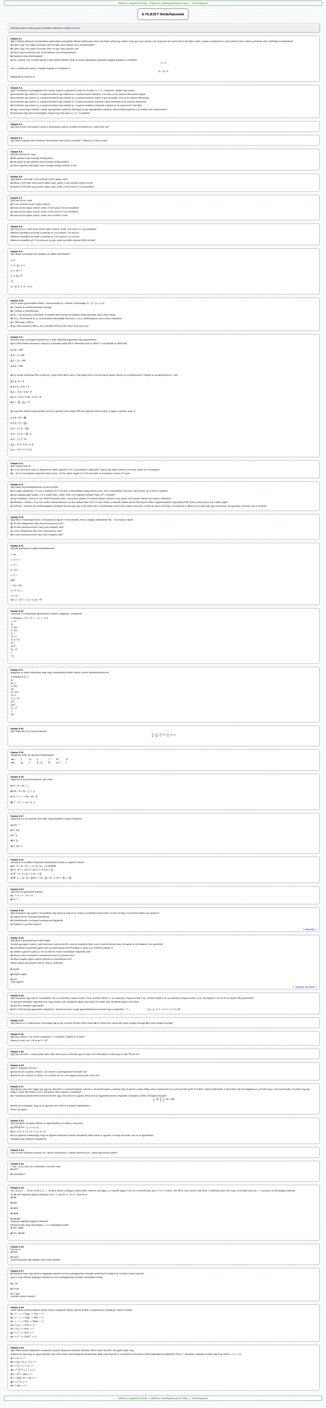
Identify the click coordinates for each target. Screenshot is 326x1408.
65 (12, 41)
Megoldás (310, 929)
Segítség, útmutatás (305, 987)
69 (67, 28)
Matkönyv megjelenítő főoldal (133, 3)
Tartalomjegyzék (199, 3)
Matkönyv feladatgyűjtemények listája (169, 3)
